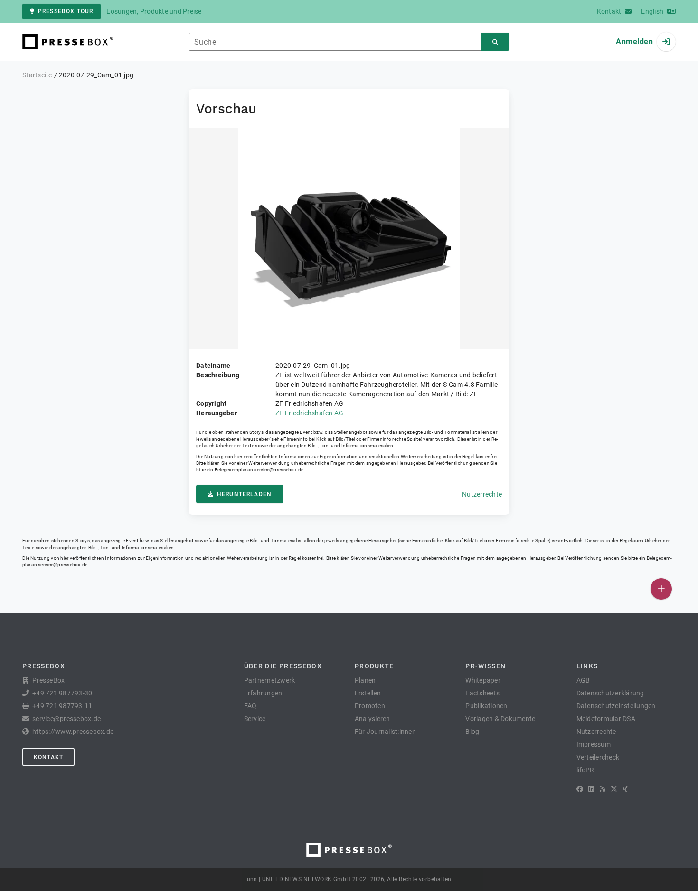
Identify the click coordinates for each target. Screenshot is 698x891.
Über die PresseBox (283, 666)
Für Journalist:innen (385, 731)
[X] (614, 789)
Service (255, 718)
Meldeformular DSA (605, 718)
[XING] (625, 789)
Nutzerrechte (482, 494)
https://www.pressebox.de (72, 731)
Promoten (370, 706)
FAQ (250, 706)
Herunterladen (244, 494)
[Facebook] (579, 789)
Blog (472, 731)
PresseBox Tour (65, 11)
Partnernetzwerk (269, 680)
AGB (583, 680)
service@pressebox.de (278, 469)
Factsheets (482, 693)
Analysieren (372, 718)
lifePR (585, 770)
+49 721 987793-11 (62, 706)
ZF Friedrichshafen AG (309, 413)
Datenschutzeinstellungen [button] (616, 706)
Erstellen (368, 693)
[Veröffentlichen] (661, 589)
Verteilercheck (598, 757)
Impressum (593, 744)
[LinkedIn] (591, 789)
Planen (365, 680)
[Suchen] (495, 42)
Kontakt (48, 757)
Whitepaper (482, 680)
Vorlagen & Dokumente (500, 718)
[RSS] (602, 789)
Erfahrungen (263, 693)
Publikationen (486, 706)
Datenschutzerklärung (610, 693)
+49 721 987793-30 (62, 693)
